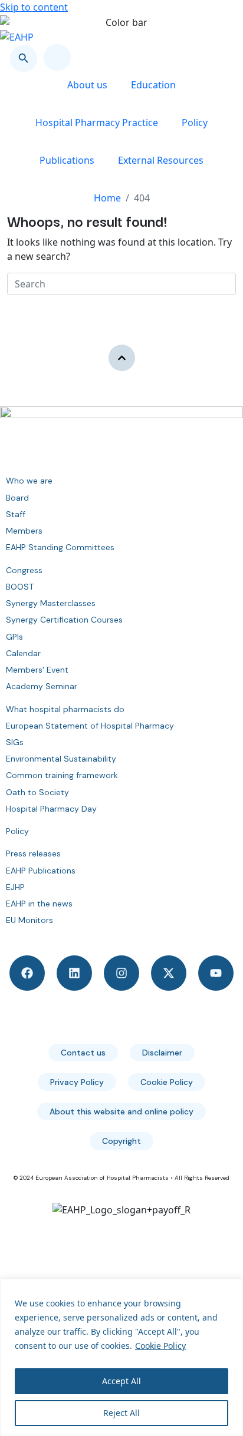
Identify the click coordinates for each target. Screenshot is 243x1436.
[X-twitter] (168, 973)
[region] (121, 1357)
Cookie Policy (160, 1345)
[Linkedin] (74, 973)
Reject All (121, 1412)
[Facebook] (27, 973)
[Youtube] (216, 973)
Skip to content (34, 7)
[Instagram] (121, 973)
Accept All (121, 1381)
